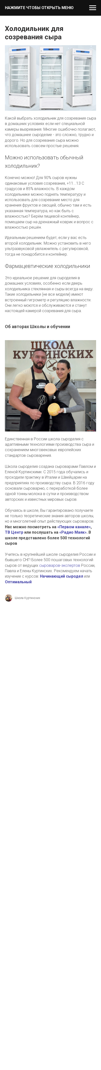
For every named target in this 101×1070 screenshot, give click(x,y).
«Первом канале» (74, 527)
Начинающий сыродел (61, 576)
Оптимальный (18, 582)
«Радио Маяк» (73, 532)
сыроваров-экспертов (59, 565)
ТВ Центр (14, 532)
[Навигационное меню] (92, 7)
